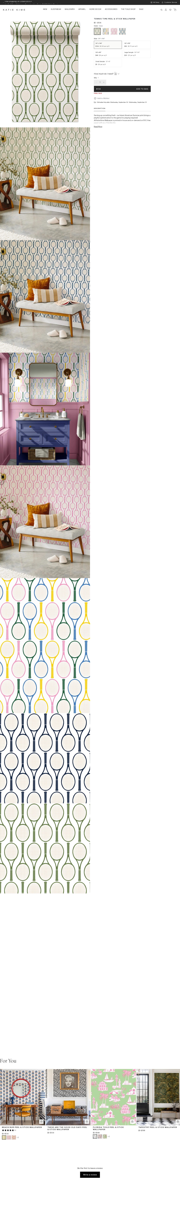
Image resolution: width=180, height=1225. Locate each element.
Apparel (82, 9)
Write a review (90, 1174)
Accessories (111, 9)
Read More (98, 127)
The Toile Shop (128, 9)
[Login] (166, 10)
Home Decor (95, 9)
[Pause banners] (3, 2)
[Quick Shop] (41, 1121)
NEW (45, 9)
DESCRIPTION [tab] (99, 108)
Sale (141, 9)
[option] (97, 31)
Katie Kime (14, 10)
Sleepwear (56, 9)
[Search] (161, 10)
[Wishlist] (170, 10)
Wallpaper (70, 9)
